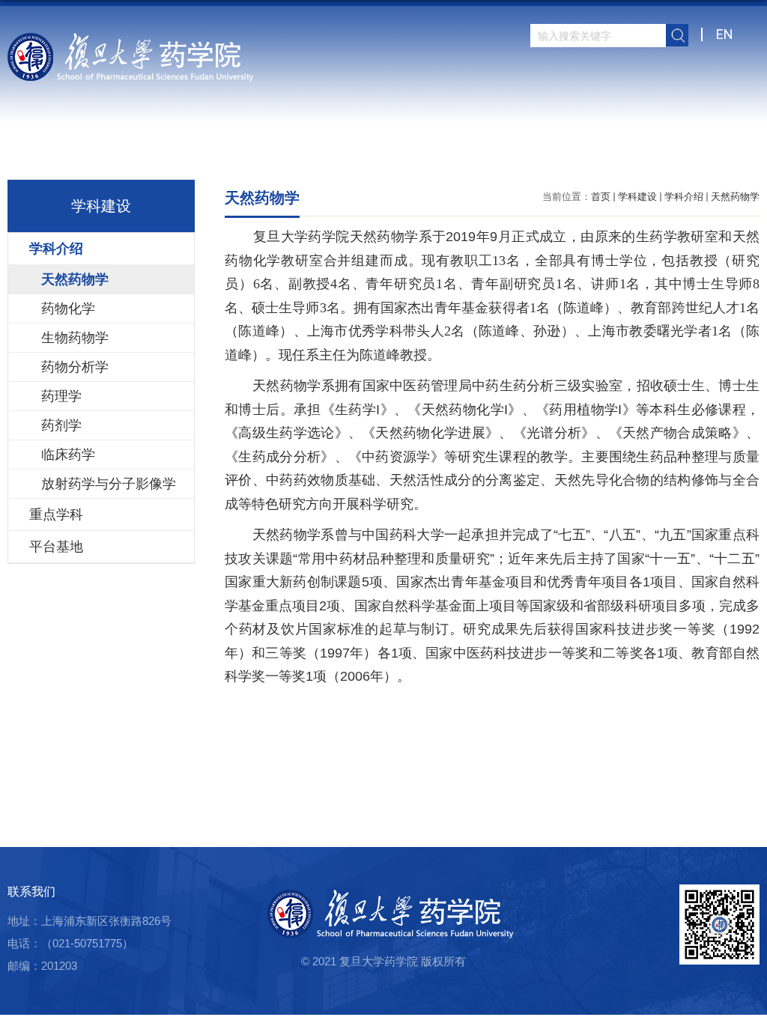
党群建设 (565, 153)
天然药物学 (735, 196)
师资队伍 (344, 153)
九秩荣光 (732, 153)
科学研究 (399, 153)
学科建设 (637, 196)
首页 (245, 153)
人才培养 (455, 153)
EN (724, 34)
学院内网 (676, 153)
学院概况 (288, 153)
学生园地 (510, 153)
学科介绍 (683, 196)
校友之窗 (621, 153)
